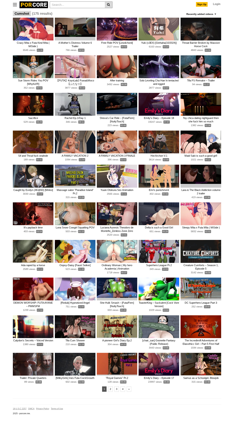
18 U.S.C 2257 (20, 408)
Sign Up (201, 4)
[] (109, 4)
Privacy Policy (42, 408)
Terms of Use (57, 408)
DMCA (31, 408)
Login (216, 4)
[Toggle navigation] (16, 4)
